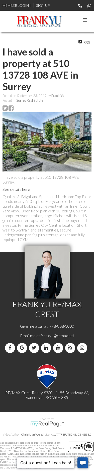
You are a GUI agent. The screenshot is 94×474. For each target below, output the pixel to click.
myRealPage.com (47, 424)
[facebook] (11, 347)
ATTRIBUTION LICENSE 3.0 (73, 434)
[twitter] (35, 347)
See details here (16, 189)
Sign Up (43, 5)
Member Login (16, 5)
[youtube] (59, 347)
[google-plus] (23, 347)
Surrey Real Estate (29, 100)
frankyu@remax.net (57, 335)
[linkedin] (47, 347)
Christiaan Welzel (32, 434)
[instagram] (83, 347)
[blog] (71, 347)
